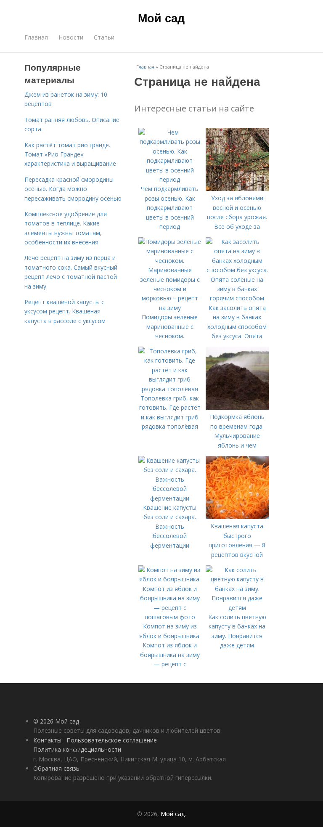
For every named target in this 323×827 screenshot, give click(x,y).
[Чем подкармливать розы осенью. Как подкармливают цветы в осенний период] (169, 179)
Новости (70, 37)
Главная (36, 37)
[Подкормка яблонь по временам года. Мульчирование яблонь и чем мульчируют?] (237, 407)
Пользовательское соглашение (111, 740)
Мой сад (161, 18)
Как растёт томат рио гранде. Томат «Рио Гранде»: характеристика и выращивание (70, 154)
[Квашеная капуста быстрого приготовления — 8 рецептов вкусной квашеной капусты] (237, 517)
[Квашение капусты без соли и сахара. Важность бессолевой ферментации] (169, 498)
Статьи (104, 37)
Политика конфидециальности (77, 749)
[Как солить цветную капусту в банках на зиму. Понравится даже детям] (237, 608)
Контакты (47, 740)
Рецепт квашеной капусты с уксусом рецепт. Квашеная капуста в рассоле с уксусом (65, 311)
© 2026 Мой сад (56, 721)
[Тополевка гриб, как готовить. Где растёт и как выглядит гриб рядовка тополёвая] (169, 389)
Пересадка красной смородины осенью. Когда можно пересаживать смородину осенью (73, 188)
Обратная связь (56, 768)
